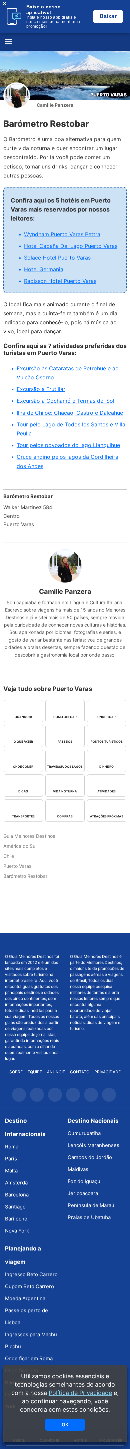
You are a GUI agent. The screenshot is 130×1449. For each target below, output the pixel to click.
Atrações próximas (106, 816)
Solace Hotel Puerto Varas (57, 257)
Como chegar (65, 717)
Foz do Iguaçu (84, 1181)
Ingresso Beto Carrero (31, 1274)
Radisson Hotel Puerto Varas (60, 281)
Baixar (108, 16)
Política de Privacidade (80, 1392)
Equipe (35, 1071)
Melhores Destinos (98, 943)
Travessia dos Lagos (65, 766)
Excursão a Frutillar (41, 389)
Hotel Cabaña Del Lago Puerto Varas (70, 246)
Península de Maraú (91, 1205)
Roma (11, 1146)
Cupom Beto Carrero (29, 1286)
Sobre (16, 1071)
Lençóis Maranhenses (93, 1145)
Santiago (15, 1206)
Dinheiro (106, 766)
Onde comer (23, 766)
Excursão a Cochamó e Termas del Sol (65, 400)
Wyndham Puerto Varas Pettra (62, 234)
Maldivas (78, 1169)
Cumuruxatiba (84, 1133)
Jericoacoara (83, 1193)
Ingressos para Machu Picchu (31, 1340)
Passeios (65, 741)
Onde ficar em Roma (29, 1358)
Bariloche (16, 1218)
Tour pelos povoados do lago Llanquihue (68, 445)
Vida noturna (65, 791)
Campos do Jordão (90, 1157)
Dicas (23, 791)
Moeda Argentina (25, 1298)
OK (65, 1424)
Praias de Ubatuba (89, 1217)
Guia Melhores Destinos (65, 42)
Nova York (17, 1230)
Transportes (23, 816)
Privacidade (107, 1071)
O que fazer (23, 741)
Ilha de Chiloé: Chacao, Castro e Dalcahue (70, 412)
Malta (11, 1170)
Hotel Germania (43, 269)
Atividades (106, 791)
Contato (79, 1071)
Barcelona (17, 1194)
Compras (65, 816)
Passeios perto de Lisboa (26, 1316)
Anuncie (56, 1071)
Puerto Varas (108, 94)
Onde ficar (106, 717)
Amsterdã (16, 1182)
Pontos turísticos (107, 741)
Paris (11, 1158)
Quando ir (23, 717)
